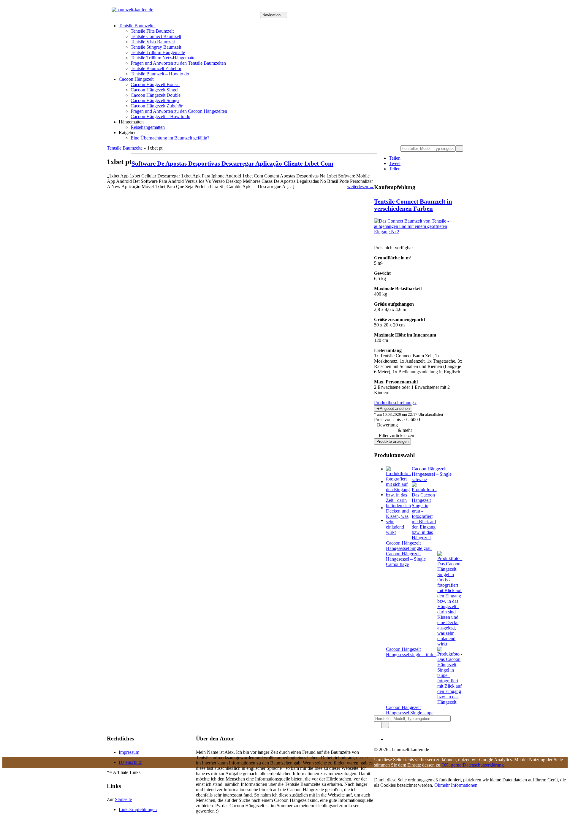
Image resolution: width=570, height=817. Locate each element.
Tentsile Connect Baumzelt (156, 36)
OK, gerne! (452, 764)
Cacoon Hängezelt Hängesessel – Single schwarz (432, 474)
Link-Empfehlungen (138, 809)
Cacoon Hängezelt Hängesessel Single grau (409, 545)
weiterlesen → (360, 186)
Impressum (129, 752)
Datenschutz (130, 762)
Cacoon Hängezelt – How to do (160, 116)
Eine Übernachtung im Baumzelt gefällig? (170, 137)
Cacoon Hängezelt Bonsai (155, 84)
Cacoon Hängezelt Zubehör (157, 105)
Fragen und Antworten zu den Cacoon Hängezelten (179, 111)
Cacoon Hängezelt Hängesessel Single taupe (409, 710)
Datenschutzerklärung (483, 764)
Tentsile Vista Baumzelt (153, 41)
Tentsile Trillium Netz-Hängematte (163, 57)
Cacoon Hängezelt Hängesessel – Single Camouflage (406, 559)
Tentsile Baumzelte (137, 25)
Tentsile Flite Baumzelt (152, 31)
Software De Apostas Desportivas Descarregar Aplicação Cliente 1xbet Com (232, 163)
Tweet (394, 163)
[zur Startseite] (132, 9)
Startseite (123, 799)
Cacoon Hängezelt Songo (155, 100)
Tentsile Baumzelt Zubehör (156, 68)
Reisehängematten (148, 127)
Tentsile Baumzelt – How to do (160, 73)
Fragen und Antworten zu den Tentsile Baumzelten (178, 63)
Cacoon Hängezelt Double (155, 95)
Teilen (394, 158)
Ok (437, 785)
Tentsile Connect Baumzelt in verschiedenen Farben (413, 205)
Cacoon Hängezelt (137, 79)
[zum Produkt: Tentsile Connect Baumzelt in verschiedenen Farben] (418, 231)
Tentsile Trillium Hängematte (158, 52)
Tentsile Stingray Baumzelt (156, 47)
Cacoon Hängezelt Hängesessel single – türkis (411, 652)
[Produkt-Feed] (389, 739)
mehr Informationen (458, 785)
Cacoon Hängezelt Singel (154, 89)
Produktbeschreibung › (395, 402)
